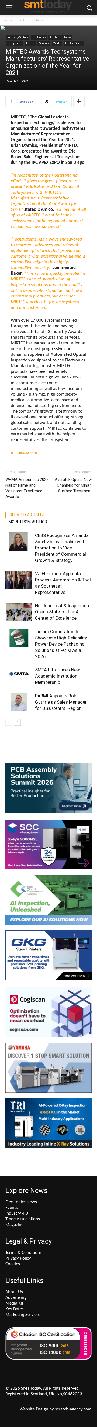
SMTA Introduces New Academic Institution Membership (57, 676)
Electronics (39, 37)
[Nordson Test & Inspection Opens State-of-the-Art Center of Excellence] (18, 612)
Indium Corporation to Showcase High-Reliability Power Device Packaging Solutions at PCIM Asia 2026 (61, 644)
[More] (79, 101)
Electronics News (30, 20)
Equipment (14, 43)
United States (73, 43)
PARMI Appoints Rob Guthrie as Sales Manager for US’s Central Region (61, 702)
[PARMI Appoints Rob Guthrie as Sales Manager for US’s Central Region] (18, 702)
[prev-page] (8, 722)
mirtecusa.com (25, 452)
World (57, 43)
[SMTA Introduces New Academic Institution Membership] (18, 676)
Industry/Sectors (17, 37)
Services (44, 43)
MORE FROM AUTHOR (28, 521)
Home (7, 20)
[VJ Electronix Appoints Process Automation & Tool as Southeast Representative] (18, 580)
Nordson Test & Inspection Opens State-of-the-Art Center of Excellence (62, 612)
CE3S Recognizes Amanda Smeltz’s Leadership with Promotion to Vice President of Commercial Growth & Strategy (62, 548)
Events (30, 43)
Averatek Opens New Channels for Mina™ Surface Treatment (73, 485)
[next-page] (17, 722)
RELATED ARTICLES (27, 514)
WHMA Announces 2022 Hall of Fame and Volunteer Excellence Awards (26, 488)
